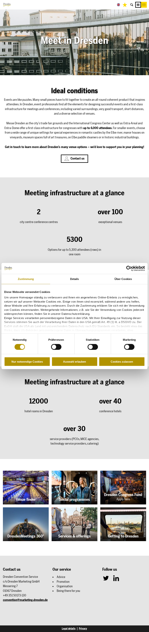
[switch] (56, 347)
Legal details (69, 628)
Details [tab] (74, 278)
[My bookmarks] (124, 4)
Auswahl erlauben (74, 361)
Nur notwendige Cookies (27, 361)
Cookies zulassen (122, 361)
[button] (144, 5)
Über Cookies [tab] (123, 278)
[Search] (132, 4)
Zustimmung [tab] (26, 278)
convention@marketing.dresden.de (25, 600)
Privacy (83, 628)
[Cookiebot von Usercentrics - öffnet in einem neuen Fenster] (129, 268)
